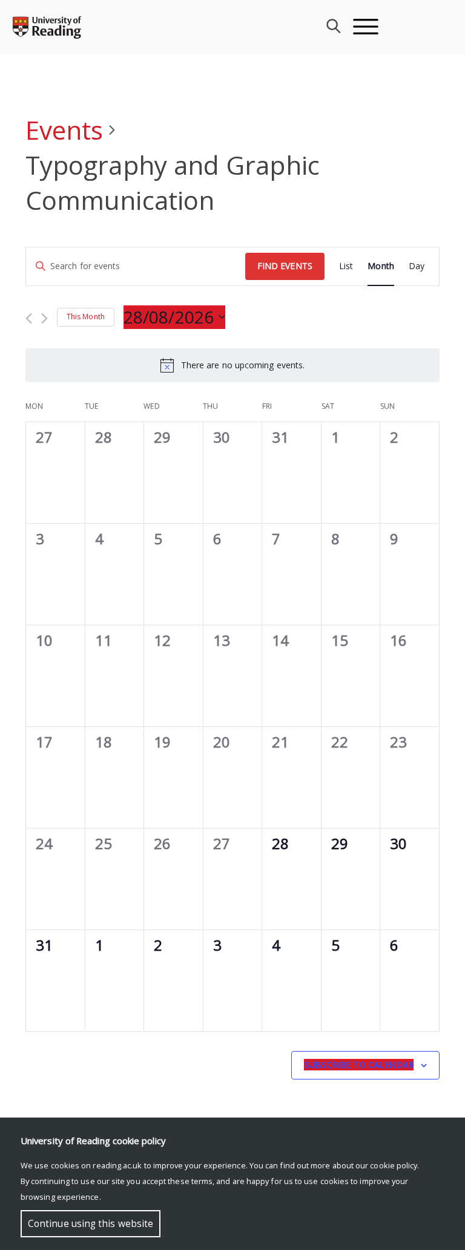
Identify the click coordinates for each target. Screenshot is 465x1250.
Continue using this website (90, 1223)
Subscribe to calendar (359, 1064)
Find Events (284, 266)
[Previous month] (28, 318)
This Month (86, 316)
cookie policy (393, 1165)
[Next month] (44, 318)
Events (64, 129)
